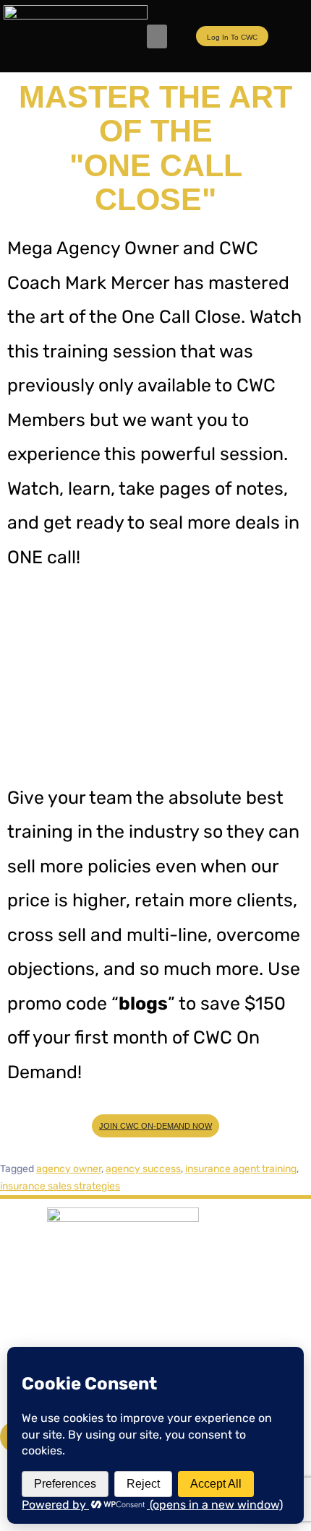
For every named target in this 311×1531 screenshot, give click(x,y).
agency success (143, 1169)
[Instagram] (134, 1333)
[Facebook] (31, 1333)
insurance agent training (241, 1169)
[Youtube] (82, 1333)
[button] (157, 36)
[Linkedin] (185, 1333)
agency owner (68, 1169)
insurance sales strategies (60, 1186)
